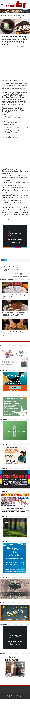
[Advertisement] (15, 64)
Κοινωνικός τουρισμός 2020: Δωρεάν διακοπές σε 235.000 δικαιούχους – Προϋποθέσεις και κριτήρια (10, 267)
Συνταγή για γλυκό (10, 110)
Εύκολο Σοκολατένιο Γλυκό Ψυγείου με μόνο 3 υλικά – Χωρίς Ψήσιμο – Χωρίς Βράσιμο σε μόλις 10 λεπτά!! (13, 314)
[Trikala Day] (15, 4)
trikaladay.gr (3, 15)
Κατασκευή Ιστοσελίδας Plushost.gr (15, 695)
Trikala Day (19, 696)
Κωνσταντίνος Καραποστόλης (9, 46)
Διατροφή (9, 15)
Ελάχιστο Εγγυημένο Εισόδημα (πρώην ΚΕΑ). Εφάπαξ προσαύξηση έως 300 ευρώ (19, 274)
